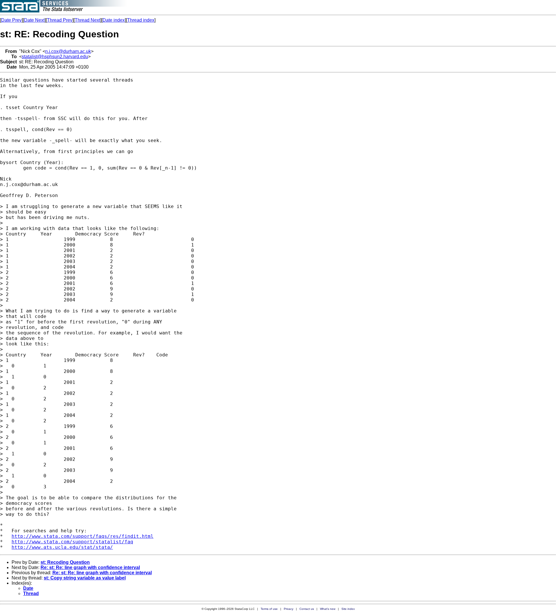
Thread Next (87, 20)
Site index (348, 608)
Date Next (34, 20)
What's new (327, 608)
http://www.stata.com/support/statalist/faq (72, 541)
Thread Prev (59, 20)
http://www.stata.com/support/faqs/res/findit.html (82, 536)
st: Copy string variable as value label (85, 577)
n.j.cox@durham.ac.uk (68, 51)
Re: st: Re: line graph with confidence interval (90, 567)
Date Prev (11, 20)
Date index (114, 20)
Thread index (140, 20)
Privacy (288, 608)
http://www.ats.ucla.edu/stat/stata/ (62, 547)
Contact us (306, 608)
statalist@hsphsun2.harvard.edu (55, 56)
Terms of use (269, 608)
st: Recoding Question (65, 562)
